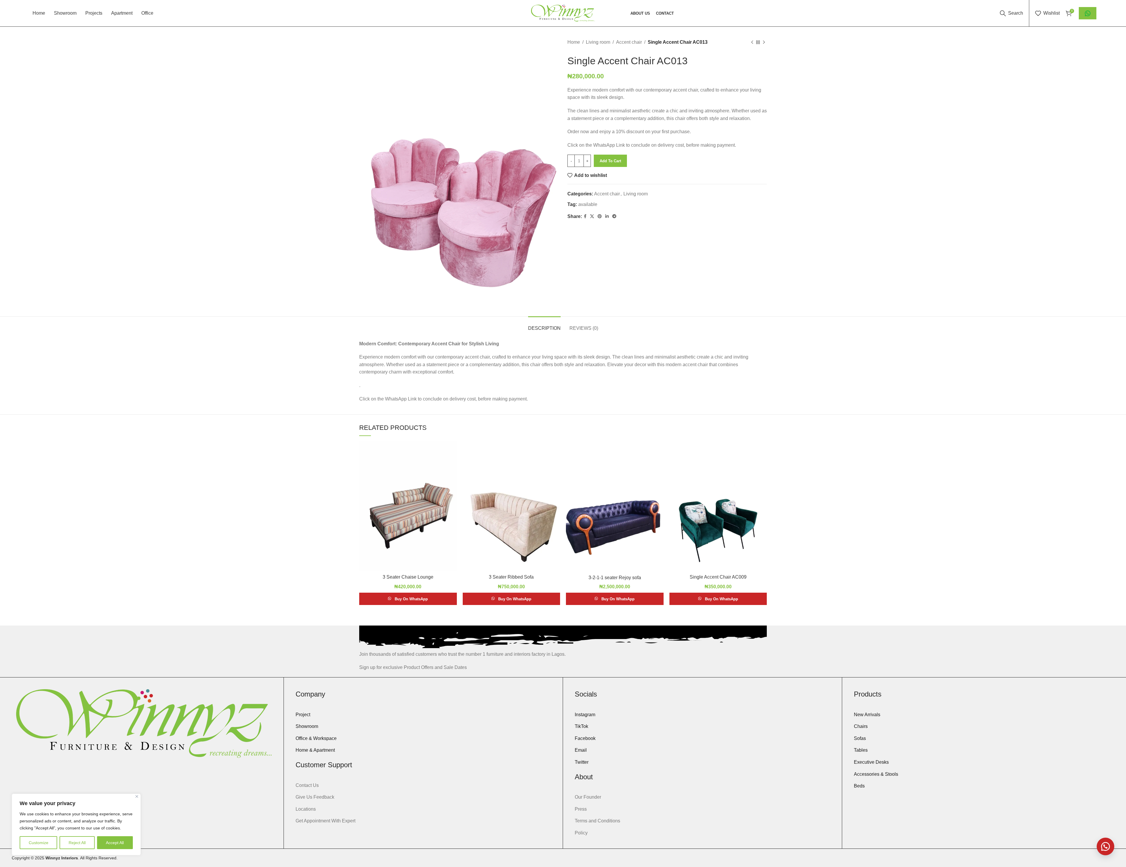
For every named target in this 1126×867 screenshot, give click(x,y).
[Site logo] (563, 12)
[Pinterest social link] (599, 216)
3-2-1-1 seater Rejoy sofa (615, 577)
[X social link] (592, 216)
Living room (598, 42)
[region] (76, 824)
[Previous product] (752, 42)
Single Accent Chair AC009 (718, 576)
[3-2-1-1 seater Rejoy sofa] (615, 506)
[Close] (136, 796)
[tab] (544, 325)
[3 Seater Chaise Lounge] (408, 506)
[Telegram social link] (614, 216)
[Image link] (144, 723)
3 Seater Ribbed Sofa (511, 576)
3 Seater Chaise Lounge (408, 576)
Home (573, 42)
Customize (38, 842)
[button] (1105, 846)
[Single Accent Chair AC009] (718, 506)
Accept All (115, 842)
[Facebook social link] (585, 216)
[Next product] (764, 42)
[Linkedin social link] (607, 216)
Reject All (77, 842)
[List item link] (423, 715)
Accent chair (629, 42)
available (587, 204)
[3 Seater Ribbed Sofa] (511, 506)
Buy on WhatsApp (411, 599)
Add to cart (610, 161)
